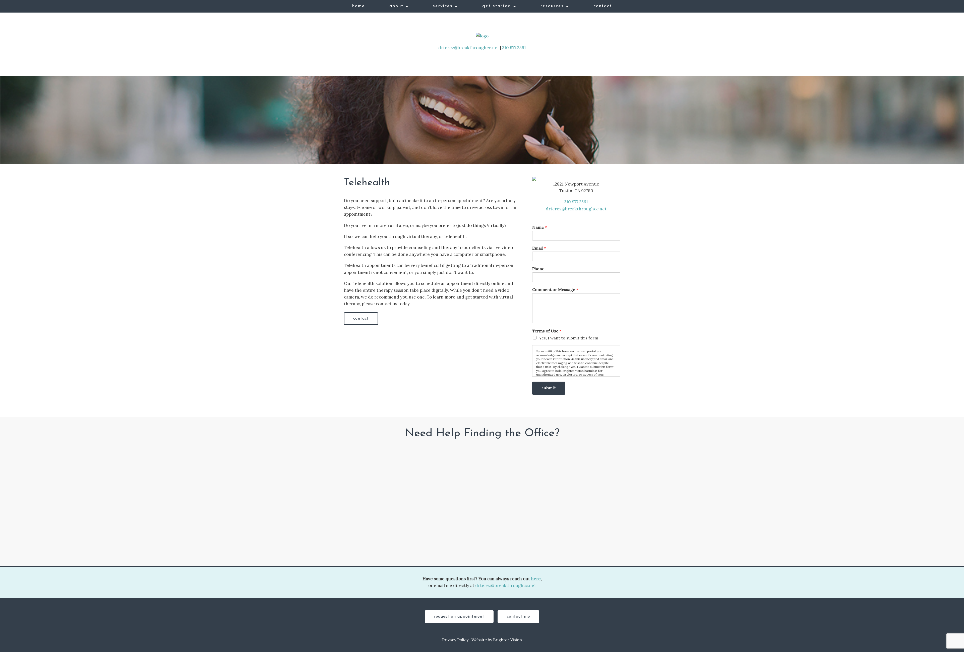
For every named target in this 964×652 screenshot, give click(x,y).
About (396, 6)
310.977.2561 (514, 47)
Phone (538, 268)
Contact (602, 6)
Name (539, 227)
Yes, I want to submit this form (568, 337)
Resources (552, 6)
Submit (548, 388)
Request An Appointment (459, 617)
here (536, 578)
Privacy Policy (455, 639)
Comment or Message (555, 289)
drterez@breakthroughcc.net (468, 47)
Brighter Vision (507, 639)
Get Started (496, 6)
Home (358, 6)
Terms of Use (546, 330)
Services (443, 6)
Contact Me (518, 617)
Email (539, 248)
